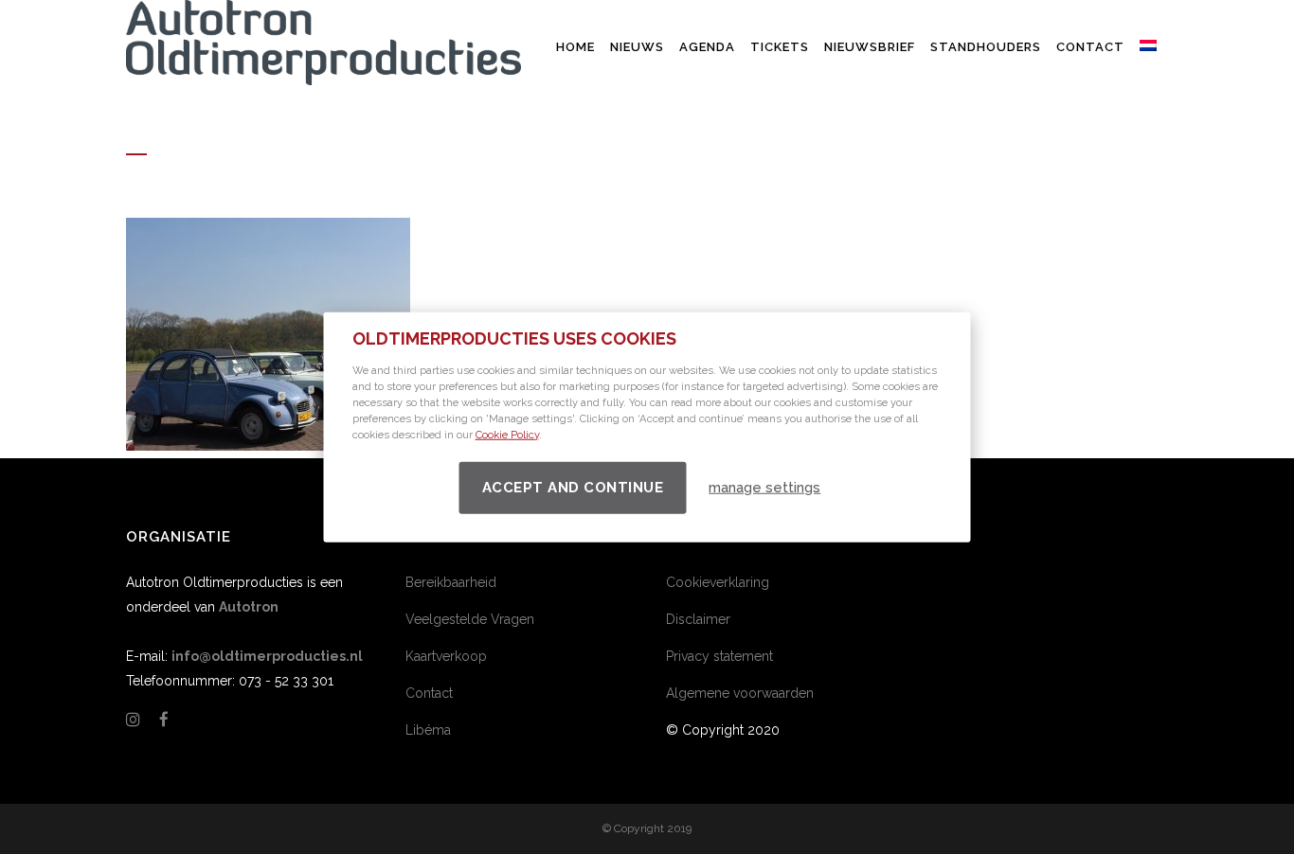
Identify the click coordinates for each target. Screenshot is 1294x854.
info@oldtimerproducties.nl (267, 656)
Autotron (249, 606)
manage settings (764, 487)
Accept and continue (573, 486)
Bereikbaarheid (450, 582)
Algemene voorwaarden (740, 693)
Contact (429, 693)
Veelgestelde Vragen (469, 619)
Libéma (428, 730)
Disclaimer (698, 619)
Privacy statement (719, 656)
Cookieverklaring (717, 582)
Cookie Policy (507, 434)
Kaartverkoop (446, 656)
